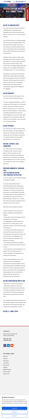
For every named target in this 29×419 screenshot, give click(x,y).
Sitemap (5, 367)
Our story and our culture (9, 128)
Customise (14, 412)
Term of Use (6, 374)
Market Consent (7, 369)
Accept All (14, 408)
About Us (5, 356)
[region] (14, 407)
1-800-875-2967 (7, 340)
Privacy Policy (6, 371)
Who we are (6, 365)
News (14, 5)
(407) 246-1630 (19, 2)
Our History (6, 363)
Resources (6, 360)
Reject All (14, 416)
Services (5, 358)
